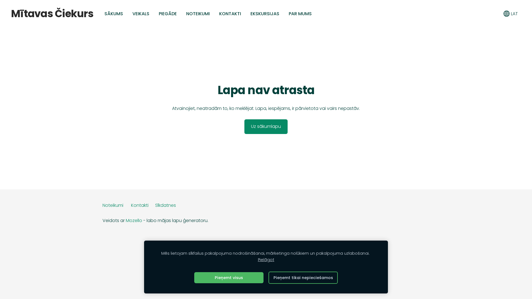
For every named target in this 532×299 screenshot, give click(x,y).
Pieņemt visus (229, 277)
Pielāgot (266, 259)
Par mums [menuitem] (300, 14)
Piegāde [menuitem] (168, 14)
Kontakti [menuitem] (230, 14)
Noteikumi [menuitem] (198, 14)
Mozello (134, 220)
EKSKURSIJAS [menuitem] (264, 14)
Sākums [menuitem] (113, 14)
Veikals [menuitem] (140, 14)
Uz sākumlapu (266, 126)
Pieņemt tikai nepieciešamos (303, 277)
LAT (514, 14)
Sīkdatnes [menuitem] (165, 205)
